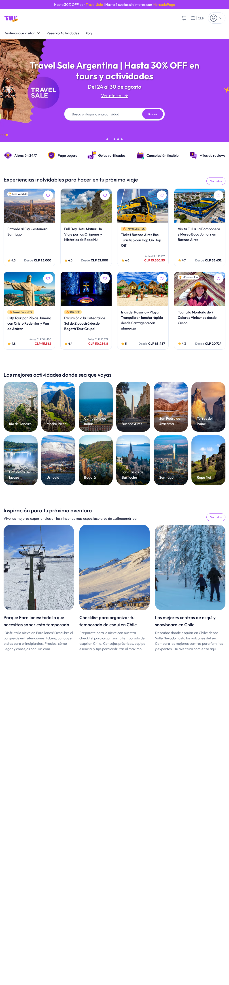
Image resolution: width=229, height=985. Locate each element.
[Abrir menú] (216, 18)
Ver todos (216, 181)
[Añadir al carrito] (184, 18)
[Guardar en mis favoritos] (48, 195)
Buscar (152, 114)
